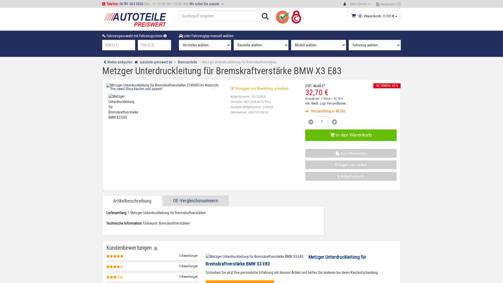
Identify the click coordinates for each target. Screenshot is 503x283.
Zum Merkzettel (353, 153)
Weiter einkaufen (119, 62)
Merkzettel (391, 4)
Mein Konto (358, 4)
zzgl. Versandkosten (333, 103)
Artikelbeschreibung (132, 201)
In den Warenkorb (354, 135)
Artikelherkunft (352, 176)
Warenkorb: (377, 16)
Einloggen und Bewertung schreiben (262, 88)
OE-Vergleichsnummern (195, 200)
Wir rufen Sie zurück (204, 4)
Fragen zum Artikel (352, 164)
